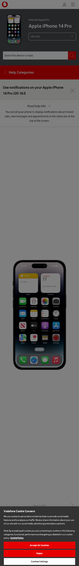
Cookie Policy (17, 538)
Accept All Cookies (39, 545)
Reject (39, 553)
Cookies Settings (39, 561)
